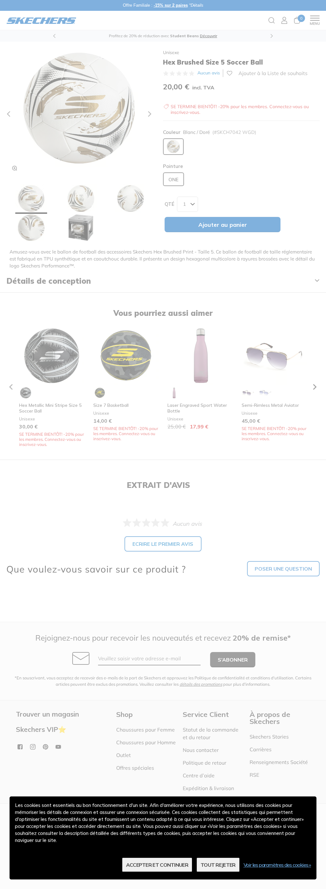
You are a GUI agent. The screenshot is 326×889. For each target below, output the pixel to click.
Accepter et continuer (157, 865)
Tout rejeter (218, 865)
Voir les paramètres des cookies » (277, 865)
